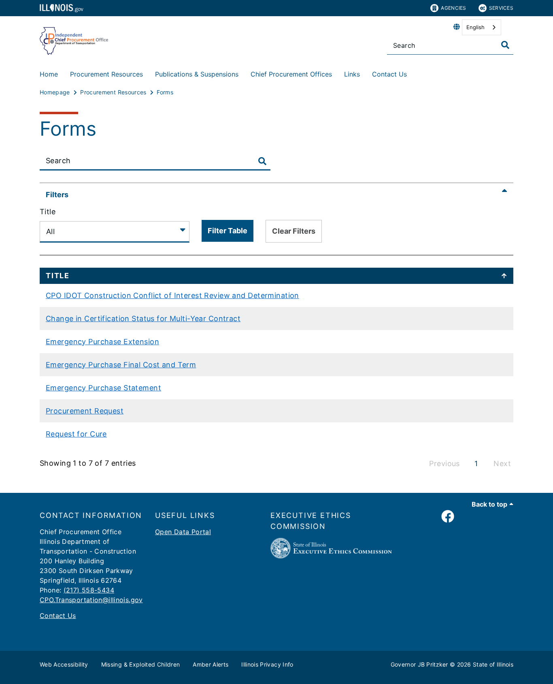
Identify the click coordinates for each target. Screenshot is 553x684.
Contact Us (389, 74)
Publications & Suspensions (196, 74)
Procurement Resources (106, 74)
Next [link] (502, 463)
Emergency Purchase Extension (102, 341)
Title (47, 211)
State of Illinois (493, 664)
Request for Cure (76, 434)
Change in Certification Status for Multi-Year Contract (143, 318)
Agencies (453, 8)
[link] (447, 517)
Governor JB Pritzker (419, 664)
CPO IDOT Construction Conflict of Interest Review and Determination (172, 295)
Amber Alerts (210, 664)
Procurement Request (84, 411)
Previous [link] (444, 463)
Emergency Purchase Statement (103, 388)
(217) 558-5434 (89, 590)
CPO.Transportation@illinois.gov (91, 600)
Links (352, 74)
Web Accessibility (64, 664)
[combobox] (481, 27)
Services (501, 8)
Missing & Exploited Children (140, 664)
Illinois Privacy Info (267, 664)
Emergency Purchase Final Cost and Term (121, 364)
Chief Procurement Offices (291, 74)
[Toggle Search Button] (262, 161)
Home (49, 74)
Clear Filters (293, 231)
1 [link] (476, 463)
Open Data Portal (183, 532)
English (475, 27)
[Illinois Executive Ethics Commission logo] (331, 556)
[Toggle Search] (505, 45)
